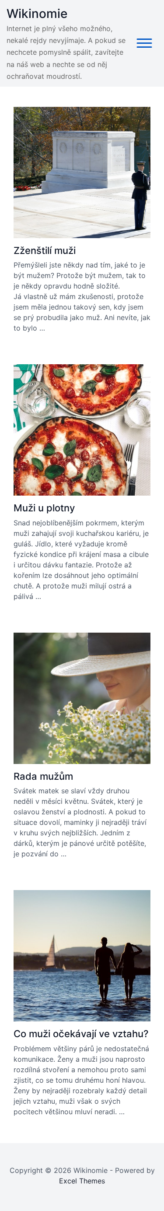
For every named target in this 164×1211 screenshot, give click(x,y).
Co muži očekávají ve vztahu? (81, 1033)
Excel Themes (82, 1180)
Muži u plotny (44, 508)
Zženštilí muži (45, 250)
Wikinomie (37, 13)
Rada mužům (43, 776)
